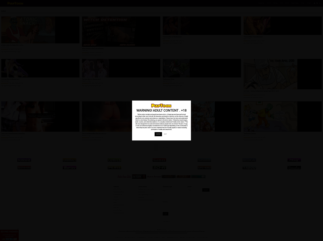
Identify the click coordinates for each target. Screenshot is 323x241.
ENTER (158, 134)
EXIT (165, 134)
